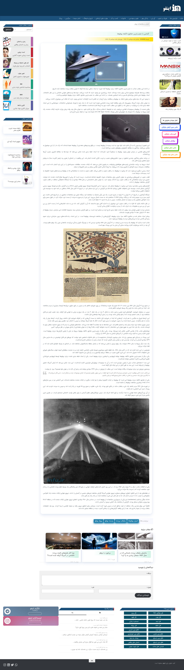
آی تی (153, 18)
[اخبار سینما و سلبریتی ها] (170, 123)
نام (93, 587)
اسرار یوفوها (133, 521)
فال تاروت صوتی (134, 646)
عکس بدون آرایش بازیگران (170, 127)
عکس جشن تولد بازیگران (170, 155)
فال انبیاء (158, 630)
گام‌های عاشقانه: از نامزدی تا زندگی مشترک (170, 93)
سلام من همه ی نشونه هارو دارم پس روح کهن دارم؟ (91, 627)
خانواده (123, 18)
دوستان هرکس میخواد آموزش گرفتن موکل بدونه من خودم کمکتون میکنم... (84, 635)
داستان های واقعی (133, 642)
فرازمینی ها (173, 18)
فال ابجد (158, 621)
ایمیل (149, 587)
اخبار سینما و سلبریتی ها (170, 120)
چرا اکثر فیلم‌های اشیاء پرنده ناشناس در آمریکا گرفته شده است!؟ (60, 554)
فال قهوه (133, 617)
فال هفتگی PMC (158, 613)
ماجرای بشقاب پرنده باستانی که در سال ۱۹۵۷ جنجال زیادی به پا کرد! (133, 554)
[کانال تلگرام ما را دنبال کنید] (16, 664)
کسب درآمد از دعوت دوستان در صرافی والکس (171, 42)
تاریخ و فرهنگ (88, 18)
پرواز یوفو (98, 521)
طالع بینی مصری (134, 630)
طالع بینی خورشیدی (134, 634)
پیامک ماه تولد (133, 638)
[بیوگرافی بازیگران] (170, 143)
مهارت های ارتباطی (102, 18)
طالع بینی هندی (158, 634)
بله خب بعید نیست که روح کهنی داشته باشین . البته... (91, 620)
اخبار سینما (76, 18)
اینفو (164, 663)
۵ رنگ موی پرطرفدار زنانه (173, 109)
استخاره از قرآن (133, 621)
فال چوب (158, 617)
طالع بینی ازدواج (158, 638)
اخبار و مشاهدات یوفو (142, 24)
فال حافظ (158, 625)
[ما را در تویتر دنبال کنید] (12, 664)
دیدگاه (149, 573)
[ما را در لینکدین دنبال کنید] (8, 664)
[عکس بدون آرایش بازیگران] (170, 130)
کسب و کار (114, 18)
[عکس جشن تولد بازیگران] (170, 157)
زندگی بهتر (145, 18)
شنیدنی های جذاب (158, 646)
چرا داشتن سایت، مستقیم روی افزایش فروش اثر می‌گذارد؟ (171, 75)
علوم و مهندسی (134, 18)
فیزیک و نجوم (162, 18)
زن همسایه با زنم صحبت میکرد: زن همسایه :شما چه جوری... (88, 649)
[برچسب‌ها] (100, 613)
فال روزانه (134, 625)
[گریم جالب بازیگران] (170, 136)
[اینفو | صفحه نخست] (171, 8)
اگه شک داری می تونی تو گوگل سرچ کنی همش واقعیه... (90, 642)
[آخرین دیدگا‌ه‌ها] (72, 613)
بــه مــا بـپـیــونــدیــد (35, 613)
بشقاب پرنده (121, 521)
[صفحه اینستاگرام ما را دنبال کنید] (4, 664)
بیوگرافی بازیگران (170, 141)
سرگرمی (67, 18)
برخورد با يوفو (105, 553)
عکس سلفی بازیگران (170, 148)
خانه (181, 18)
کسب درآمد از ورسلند (174, 58)
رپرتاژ (60, 18)
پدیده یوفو (109, 521)
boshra (142, 39)
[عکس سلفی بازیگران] (170, 150)
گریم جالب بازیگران (170, 134)
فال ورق (134, 613)
